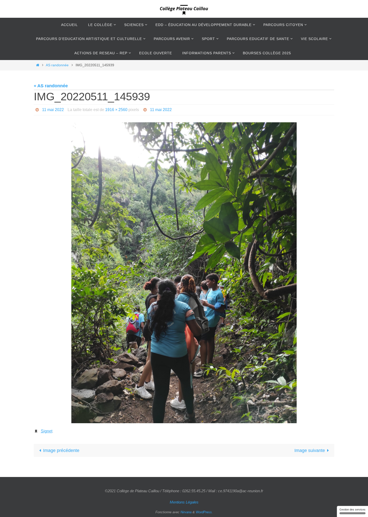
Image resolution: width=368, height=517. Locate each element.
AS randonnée (57, 65)
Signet (46, 431)
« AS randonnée (51, 85)
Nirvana (186, 512)
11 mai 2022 (53, 110)
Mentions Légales (184, 502)
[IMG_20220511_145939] (184, 272)
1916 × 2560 (116, 110)
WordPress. (204, 512)
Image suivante (309, 450)
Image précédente (61, 450)
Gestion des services (352, 509)
